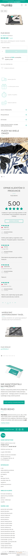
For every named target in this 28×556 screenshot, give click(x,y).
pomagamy (4, 474)
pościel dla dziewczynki (6, 513)
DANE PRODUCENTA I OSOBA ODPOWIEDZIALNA (9, 125)
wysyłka (3, 502)
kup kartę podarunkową (14, 402)
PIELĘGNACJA (5, 114)
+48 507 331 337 (12, 446)
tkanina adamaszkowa (6, 547)
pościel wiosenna (5, 517)
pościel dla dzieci (5, 511)
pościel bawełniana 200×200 (8, 535)
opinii (11, 38)
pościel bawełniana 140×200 (8, 531)
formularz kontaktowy (6, 493)
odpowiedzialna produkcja (7, 470)
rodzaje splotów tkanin (6, 545)
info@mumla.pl (5, 444)
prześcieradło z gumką (6, 539)
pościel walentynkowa (6, 521)
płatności (3, 497)
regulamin (3, 482)
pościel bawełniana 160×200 (8, 533)
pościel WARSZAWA (6, 543)
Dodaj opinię (14, 221)
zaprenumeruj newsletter (7, 495)
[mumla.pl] (6, 5)
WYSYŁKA (3, 119)
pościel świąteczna (5, 515)
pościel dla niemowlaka (6, 509)
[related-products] (14, 332)
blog (2, 476)
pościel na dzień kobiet (6, 523)
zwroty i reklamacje (6, 500)
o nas (2, 468)
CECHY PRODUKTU (6, 110)
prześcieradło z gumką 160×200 (8, 541)
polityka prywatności (6, 484)
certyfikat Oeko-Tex (5, 480)
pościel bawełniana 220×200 (8, 537)
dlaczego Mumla (5, 478)
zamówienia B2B (5, 472)
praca (2, 486)
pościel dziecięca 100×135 (7, 529)
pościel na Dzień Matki (6, 525)
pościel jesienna (5, 519)
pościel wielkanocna (6, 527)
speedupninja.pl (4, 554)
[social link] (16, 429)
